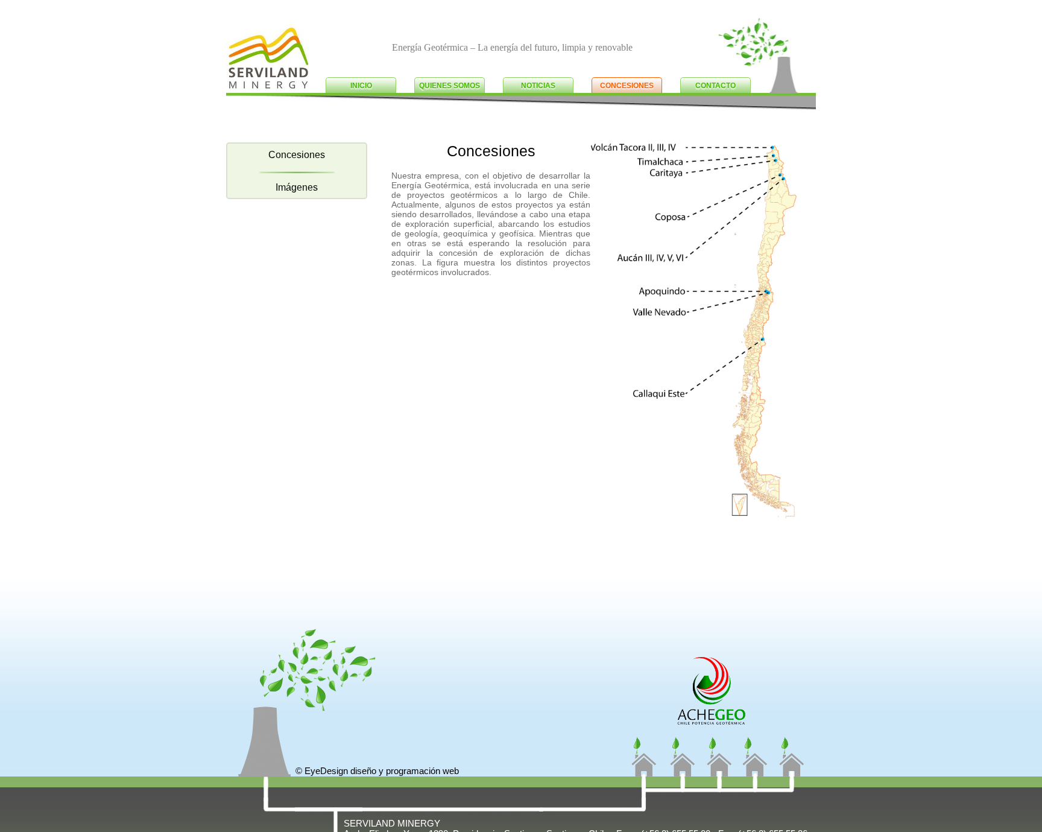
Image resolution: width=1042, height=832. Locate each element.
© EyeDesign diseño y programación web (377, 771)
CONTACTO (715, 85)
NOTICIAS (538, 85)
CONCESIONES (627, 85)
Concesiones (296, 155)
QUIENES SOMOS (449, 85)
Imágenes (297, 187)
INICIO (361, 85)
